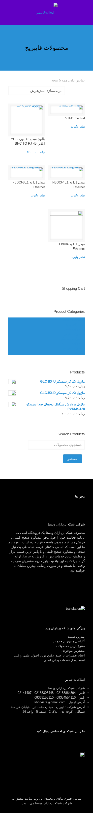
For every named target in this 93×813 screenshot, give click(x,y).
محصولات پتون (75, 324)
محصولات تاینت (74, 329)
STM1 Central (75, 118)
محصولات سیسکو (73, 339)
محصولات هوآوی (73, 348)
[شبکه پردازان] (46, 12)
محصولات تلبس (74, 334)
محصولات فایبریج (73, 343)
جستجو (72, 459)
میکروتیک (78, 353)
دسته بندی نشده (73, 320)
